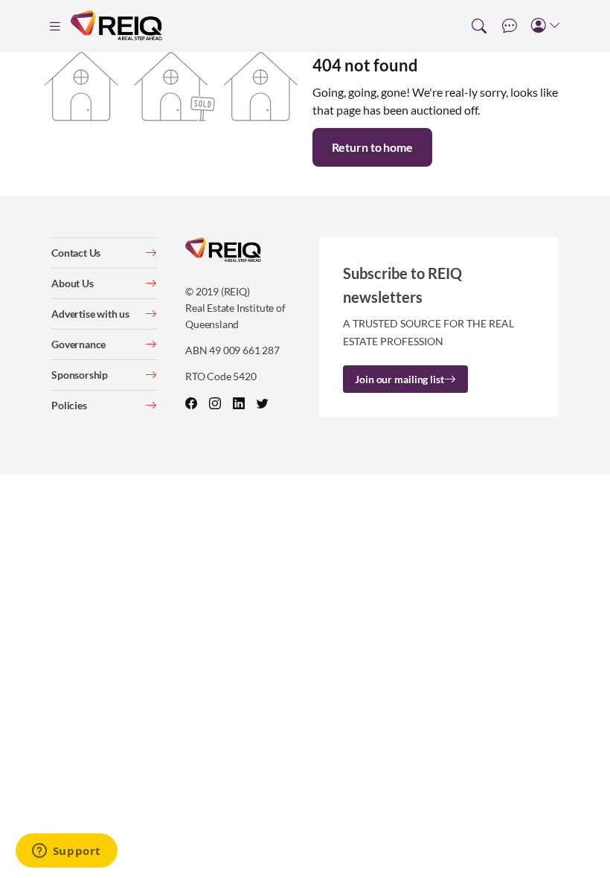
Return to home (372, 147)
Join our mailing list (399, 379)
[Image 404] (171, 84)
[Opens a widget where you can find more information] (66, 852)
